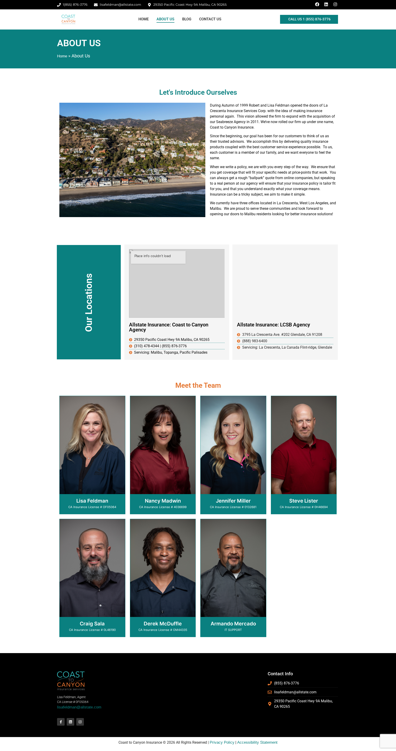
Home (143, 19)
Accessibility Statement (257, 742)
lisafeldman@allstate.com (79, 707)
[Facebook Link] (318, 4)
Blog (186, 19)
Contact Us (210, 19)
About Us (165, 19)
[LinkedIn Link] (327, 4)
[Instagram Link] (336, 4)
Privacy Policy (222, 742)
